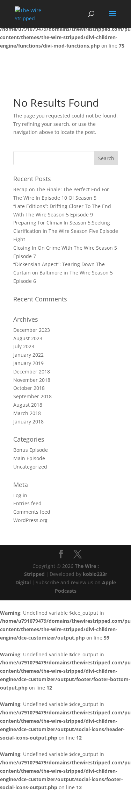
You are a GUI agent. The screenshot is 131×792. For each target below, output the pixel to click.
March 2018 (27, 413)
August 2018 (27, 404)
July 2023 (23, 346)
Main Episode (29, 458)
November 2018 (31, 380)
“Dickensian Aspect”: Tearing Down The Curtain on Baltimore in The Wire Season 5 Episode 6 (63, 272)
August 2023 (27, 338)
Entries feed (27, 503)
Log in (20, 495)
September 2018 (32, 396)
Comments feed (31, 511)
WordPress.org (30, 520)
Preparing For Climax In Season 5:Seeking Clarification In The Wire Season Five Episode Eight (65, 231)
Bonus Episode (30, 450)
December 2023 (31, 330)
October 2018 (29, 388)
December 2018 (31, 371)
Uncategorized (30, 466)
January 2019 (28, 363)
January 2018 (28, 421)
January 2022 (28, 354)
